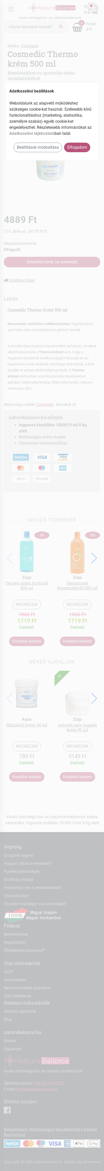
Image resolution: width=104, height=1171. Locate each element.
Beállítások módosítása (38, 147)
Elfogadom (77, 147)
